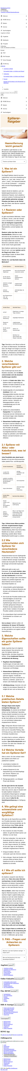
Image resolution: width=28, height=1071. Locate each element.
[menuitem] (14, 16)
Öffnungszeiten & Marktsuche (11, 1012)
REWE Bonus (7, 971)
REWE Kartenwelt (8, 1024)
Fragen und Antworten (9, 1008)
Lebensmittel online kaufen (10, 982)
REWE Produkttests (8, 975)
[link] (15, 70)
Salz (11, 732)
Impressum (6, 1047)
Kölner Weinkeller (8, 1028)
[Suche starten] (15, 92)
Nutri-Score (6, 1014)
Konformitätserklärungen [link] (9, 1054)
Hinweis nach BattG (8, 1051)
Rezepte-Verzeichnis (8, 1010)
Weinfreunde (7, 1025)
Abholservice (7, 984)
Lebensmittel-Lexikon (9, 1009)
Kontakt (5, 1001)
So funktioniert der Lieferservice (11, 983)
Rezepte (14, 81)
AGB (5, 1045)
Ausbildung (6, 998)
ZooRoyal (6, 1027)
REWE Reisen (7, 1021)
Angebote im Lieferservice (10, 969)
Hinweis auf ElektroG (9, 1053)
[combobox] (7, 93)
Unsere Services (7, 972)
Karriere (5, 997)
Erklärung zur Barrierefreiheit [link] (10, 1056)
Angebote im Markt (8, 968)
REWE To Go (7, 1023)
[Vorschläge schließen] (2, 95)
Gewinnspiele (7, 973)
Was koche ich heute (8, 1013)
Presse (5, 999)
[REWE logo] (3, 66)
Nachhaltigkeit (7, 994)
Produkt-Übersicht (8, 986)
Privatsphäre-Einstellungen (10, 1050)
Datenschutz (6, 1046)
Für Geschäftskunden (9, 987)
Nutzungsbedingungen (9, 1049)
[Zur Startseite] (6, 3)
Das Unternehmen (8, 995)
